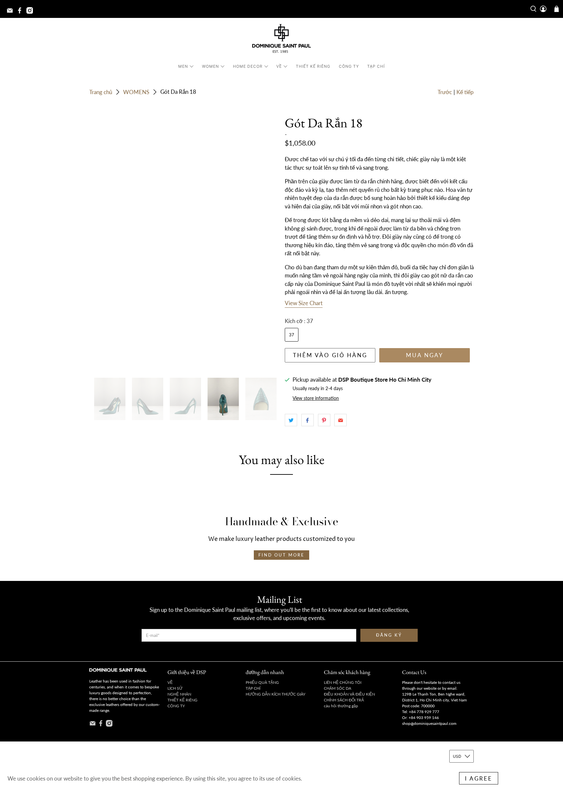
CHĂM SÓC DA (337, 688)
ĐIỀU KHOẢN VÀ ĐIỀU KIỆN (349, 694)
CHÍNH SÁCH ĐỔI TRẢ (344, 699)
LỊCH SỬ (174, 688)
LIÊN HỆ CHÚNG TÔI (342, 682)
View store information (316, 398)
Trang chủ (100, 92)
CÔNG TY (349, 66)
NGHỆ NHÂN (179, 694)
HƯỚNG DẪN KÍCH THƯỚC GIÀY (275, 694)
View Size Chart (304, 303)
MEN (183, 66)
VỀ (279, 66)
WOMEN (210, 66)
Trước (445, 92)
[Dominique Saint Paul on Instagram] (31, 12)
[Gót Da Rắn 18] (183, 243)
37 (291, 334)
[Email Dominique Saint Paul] (11, 12)
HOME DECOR (248, 66)
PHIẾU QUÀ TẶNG (262, 682)
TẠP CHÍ (376, 66)
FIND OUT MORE (281, 554)
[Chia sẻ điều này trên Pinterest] (324, 420)
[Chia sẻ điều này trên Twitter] (291, 420)
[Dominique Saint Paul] (281, 39)
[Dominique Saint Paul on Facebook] (21, 12)
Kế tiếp (465, 92)
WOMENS (136, 92)
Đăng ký (389, 635)
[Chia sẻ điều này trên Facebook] (307, 420)
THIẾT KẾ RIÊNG (313, 66)
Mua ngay (424, 355)
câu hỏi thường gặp (341, 705)
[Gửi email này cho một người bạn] (340, 420)
